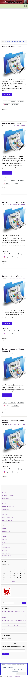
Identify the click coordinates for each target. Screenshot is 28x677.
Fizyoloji (4, 528)
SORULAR (23, 48)
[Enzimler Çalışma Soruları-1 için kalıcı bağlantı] (14, 64)
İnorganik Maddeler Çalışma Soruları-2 (13, 421)
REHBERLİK (4, 536)
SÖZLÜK (4, 542)
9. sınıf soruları (9, 48)
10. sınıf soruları (5, 492)
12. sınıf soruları (5, 503)
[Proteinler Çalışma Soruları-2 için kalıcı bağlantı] (14, 219)
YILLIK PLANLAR (6, 553)
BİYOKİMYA (5, 514)
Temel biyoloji (5, 544)
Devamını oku (7, 94)
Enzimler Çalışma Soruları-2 (12, 124)
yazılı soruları (5, 550)
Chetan (10, 676)
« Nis (13, 581)
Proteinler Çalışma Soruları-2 (13, 202)
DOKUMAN (4, 522)
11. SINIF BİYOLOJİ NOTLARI (9, 495)
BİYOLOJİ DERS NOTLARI (8, 517)
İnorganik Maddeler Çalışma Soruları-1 (13, 350)
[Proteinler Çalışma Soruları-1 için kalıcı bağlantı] (14, 293)
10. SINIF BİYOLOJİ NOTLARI (9, 490)
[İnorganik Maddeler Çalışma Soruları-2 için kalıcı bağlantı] (14, 439)
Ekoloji (3, 525)
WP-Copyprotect (16, 676)
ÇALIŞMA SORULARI (17, 48)
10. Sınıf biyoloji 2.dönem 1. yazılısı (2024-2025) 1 (13, 625)
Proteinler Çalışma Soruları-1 (13, 276)
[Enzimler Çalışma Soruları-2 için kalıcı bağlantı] (14, 141)
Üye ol (5, 653)
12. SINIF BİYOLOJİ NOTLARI (9, 501)
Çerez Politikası (15, 671)
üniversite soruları (6, 547)
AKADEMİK (4, 512)
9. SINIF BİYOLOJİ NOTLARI (8, 506)
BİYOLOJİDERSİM (5, 6)
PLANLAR (4, 533)
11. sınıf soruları (5, 498)
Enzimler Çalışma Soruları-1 (12, 47)
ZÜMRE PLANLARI (6, 555)
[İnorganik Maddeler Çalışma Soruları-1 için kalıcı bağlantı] (14, 368)
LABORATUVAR (6, 531)
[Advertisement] (14, 23)
